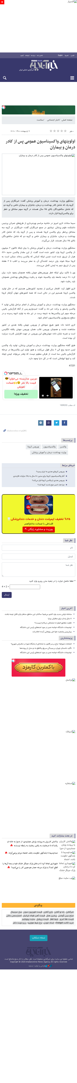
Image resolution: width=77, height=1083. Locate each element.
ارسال (6, 595)
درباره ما (33, 55)
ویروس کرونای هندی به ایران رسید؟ (50, 471)
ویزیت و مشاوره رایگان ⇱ (39, 529)
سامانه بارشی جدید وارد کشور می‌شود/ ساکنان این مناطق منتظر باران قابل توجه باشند (38, 614)
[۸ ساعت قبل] (67, 845)
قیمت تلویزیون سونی (32, 912)
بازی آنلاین (48, 912)
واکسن (63, 447)
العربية (66, 55)
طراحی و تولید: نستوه (37, 966)
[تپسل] (3, 107)
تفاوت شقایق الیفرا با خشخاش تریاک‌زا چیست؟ (53, 623)
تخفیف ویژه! (21, 394)
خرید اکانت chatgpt (64, 923)
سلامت (40, 120)
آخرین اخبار (66, 608)
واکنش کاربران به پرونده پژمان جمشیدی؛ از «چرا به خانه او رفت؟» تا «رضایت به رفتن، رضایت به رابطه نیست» (32, 843)
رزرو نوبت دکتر (19, 923)
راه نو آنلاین (59, 912)
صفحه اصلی (67, 120)
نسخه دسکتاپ (38, 938)
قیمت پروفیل (42, 919)
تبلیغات (27, 55)
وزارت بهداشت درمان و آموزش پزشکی (49, 452)
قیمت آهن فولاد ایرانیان (34, 916)
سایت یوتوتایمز (28, 919)
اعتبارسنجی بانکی (14, 916)
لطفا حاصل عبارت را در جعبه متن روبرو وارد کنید (52, 581)
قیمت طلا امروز (66, 919)
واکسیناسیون (50, 447)
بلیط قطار (54, 919)
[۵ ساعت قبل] (67, 856)
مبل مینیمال (16, 912)
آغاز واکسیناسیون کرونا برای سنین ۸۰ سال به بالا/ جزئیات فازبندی (38, 476)
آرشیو (22, 55)
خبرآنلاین (38, 66)
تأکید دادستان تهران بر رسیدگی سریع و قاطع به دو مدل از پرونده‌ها (46, 648)
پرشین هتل (51, 916)
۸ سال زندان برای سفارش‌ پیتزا (60, 618)
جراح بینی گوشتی (66, 916)
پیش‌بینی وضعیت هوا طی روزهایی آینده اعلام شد (52, 631)
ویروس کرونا (33, 447)
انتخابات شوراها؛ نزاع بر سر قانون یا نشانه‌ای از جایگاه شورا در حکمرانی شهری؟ (41, 644)
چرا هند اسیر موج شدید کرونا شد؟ (51, 484)
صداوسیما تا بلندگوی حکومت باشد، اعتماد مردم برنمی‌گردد (33, 853)
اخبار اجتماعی (53, 120)
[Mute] (48, 395)
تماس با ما (40, 55)
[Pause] (43, 395)
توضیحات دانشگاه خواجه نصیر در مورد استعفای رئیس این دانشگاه (46, 627)
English (60, 55)
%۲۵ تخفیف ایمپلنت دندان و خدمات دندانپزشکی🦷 (38, 519)
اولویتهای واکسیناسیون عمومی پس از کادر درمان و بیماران (40, 144)
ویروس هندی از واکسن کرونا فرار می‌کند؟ (48, 480)
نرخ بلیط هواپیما (34, 923)
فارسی (72, 55)
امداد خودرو (48, 923)
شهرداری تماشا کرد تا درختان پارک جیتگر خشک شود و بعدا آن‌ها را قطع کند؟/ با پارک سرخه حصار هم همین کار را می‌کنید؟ (30, 865)
